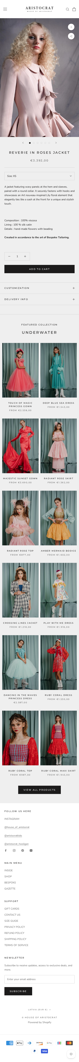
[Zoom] (71, 27)
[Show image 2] (34, 143)
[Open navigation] (5, 9)
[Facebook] (5, 850)
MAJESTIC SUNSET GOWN (20, 478)
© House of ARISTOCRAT (39, 1017)
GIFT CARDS (11, 908)
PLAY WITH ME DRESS (59, 623)
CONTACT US (12, 915)
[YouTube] (31, 850)
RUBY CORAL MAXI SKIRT (58, 770)
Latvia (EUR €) (38, 1009)
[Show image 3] (37, 143)
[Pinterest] (22, 850)
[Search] (67, 9)
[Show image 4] (41, 143)
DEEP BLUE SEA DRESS (59, 403)
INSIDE (8, 870)
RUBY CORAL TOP (20, 770)
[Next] (56, 143)
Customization (16, 288)
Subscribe (18, 991)
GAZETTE (9, 888)
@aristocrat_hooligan (16, 844)
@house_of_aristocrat (16, 827)
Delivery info (16, 299)
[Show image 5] (45, 143)
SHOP (8, 876)
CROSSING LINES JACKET (20, 623)
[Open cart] (74, 9)
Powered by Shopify (39, 1022)
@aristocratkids (13, 835)
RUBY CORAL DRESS (58, 695)
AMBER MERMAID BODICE (58, 551)
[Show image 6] (49, 143)
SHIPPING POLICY (15, 939)
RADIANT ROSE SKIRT (58, 478)
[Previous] (23, 143)
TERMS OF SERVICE (16, 945)
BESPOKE (10, 882)
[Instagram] (14, 850)
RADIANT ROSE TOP (20, 551)
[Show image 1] (30, 143)
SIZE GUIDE (11, 921)
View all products (40, 789)
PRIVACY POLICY (14, 927)
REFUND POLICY (14, 933)
